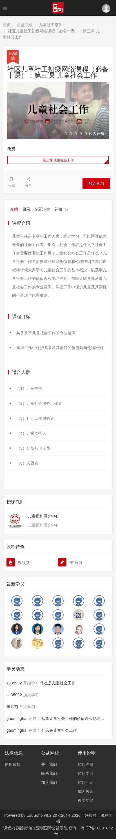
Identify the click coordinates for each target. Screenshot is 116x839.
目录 (26, 209)
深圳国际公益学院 (52, 828)
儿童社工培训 (51, 24)
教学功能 (85, 800)
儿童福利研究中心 (43, 516)
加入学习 (96, 183)
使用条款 (13, 764)
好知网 (90, 815)
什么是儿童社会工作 (57, 683)
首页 (7, 24)
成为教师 (85, 791)
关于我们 (49, 764)
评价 (61, 209)
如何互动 (85, 782)
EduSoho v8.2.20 (41, 815)
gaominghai (16, 718)
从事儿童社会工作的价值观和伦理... (72, 718)
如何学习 (85, 773)
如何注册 (85, 764)
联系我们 (49, 773)
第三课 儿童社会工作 (58, 159)
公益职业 (25, 24)
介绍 (14, 209)
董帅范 (12, 706)
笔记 (42, 209)
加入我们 (49, 782)
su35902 (14, 683)
